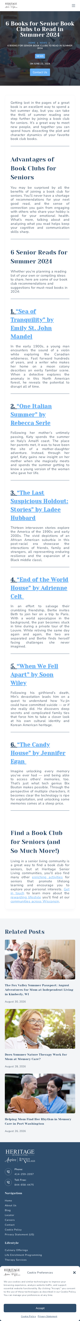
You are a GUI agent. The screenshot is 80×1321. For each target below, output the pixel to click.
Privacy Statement (47, 1316)
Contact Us (40, 72)
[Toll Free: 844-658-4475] (8, 1182)
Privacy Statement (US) (19, 1234)
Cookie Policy (28, 1316)
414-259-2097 (24, 1174)
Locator (9, 1215)
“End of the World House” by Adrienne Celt (39, 588)
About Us (10, 1205)
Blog (8, 1210)
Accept (40, 1308)
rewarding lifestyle (26, 897)
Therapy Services (16, 1260)
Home (8, 1200)
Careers (10, 1220)
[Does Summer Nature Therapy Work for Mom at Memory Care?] (40, 1029)
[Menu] (73, 5)
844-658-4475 (24, 1185)
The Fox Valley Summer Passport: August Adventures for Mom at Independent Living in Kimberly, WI (39, 989)
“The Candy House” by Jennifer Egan (38, 753)
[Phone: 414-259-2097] (8, 1171)
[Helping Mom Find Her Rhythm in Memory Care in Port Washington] (40, 1093)
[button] (74, 1272)
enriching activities (47, 877)
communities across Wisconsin (35, 901)
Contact (10, 1225)
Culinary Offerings (16, 1250)
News (40, 56)
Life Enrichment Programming (23, 1255)
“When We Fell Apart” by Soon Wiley (34, 674)
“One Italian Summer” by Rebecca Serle (31, 414)
